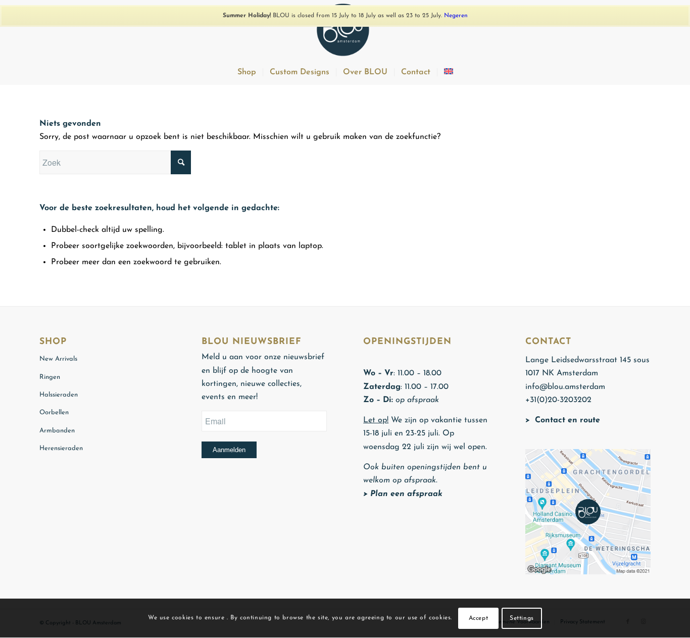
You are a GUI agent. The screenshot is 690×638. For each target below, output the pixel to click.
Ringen (49, 377)
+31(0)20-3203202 (558, 400)
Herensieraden (61, 448)
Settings (522, 618)
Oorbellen (54, 412)
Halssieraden (58, 394)
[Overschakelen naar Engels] (448, 72)
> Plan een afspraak (402, 494)
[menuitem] (247, 72)
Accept (478, 618)
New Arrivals (58, 359)
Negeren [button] (456, 16)
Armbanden (57, 430)
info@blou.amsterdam (565, 387)
